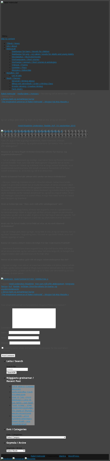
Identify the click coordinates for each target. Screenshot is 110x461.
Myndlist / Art (12, 72)
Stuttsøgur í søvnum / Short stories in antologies (34, 62)
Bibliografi (11, 48)
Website (5, 342)
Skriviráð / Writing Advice (23, 80)
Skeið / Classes (13, 78)
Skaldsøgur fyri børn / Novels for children (30, 51)
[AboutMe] (30, 458)
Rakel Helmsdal (8, 93)
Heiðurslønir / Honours (28, 93)
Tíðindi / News (13, 43)
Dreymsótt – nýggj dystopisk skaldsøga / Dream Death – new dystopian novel (22, 420)
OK (12, 373)
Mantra (62, 456)
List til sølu (17, 75)
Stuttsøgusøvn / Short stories (25, 59)
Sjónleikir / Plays (19, 67)
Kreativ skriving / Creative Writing (27, 86)
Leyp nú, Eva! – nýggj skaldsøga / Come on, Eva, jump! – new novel (22, 400)
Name (4, 332)
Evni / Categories (14, 434)
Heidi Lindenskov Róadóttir (21, 283)
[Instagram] (19, 458)
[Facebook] (7, 458)
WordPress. (73, 456)
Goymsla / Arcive (14, 448)
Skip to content (8, 38)
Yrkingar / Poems (20, 64)
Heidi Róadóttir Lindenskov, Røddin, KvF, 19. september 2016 (46, 125)
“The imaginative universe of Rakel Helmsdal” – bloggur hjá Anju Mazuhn (35, 101)
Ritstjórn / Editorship (21, 70)
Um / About (11, 46)
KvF (10, 286)
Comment (6, 327)
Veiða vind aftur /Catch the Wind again (22, 393)
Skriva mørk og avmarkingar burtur (17, 99)
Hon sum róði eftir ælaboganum (49, 283)
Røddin (16, 286)
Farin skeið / (17, 88)
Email (4, 337)
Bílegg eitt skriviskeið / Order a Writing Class (32, 83)
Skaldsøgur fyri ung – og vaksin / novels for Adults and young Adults (43, 54)
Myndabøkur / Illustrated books (26, 56)
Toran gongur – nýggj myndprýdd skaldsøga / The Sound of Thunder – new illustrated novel (23, 409)
